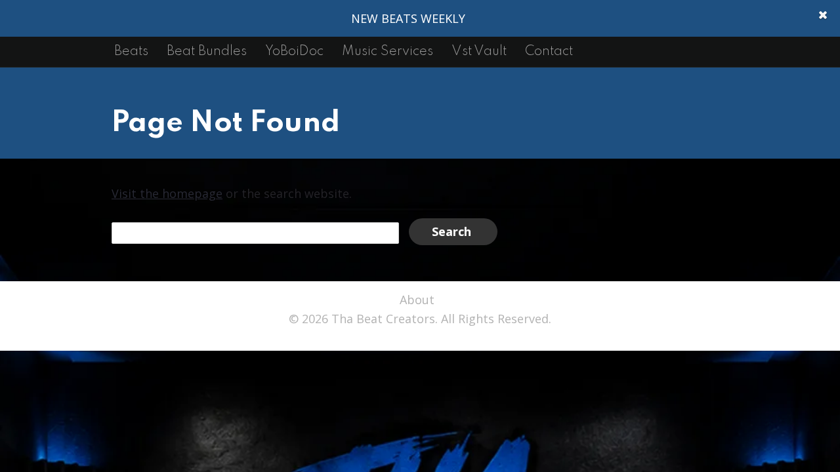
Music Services (387, 51)
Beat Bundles (207, 51)
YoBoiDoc (294, 51)
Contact (549, 51)
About (417, 299)
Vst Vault (479, 51)
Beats (131, 51)
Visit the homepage (167, 193)
